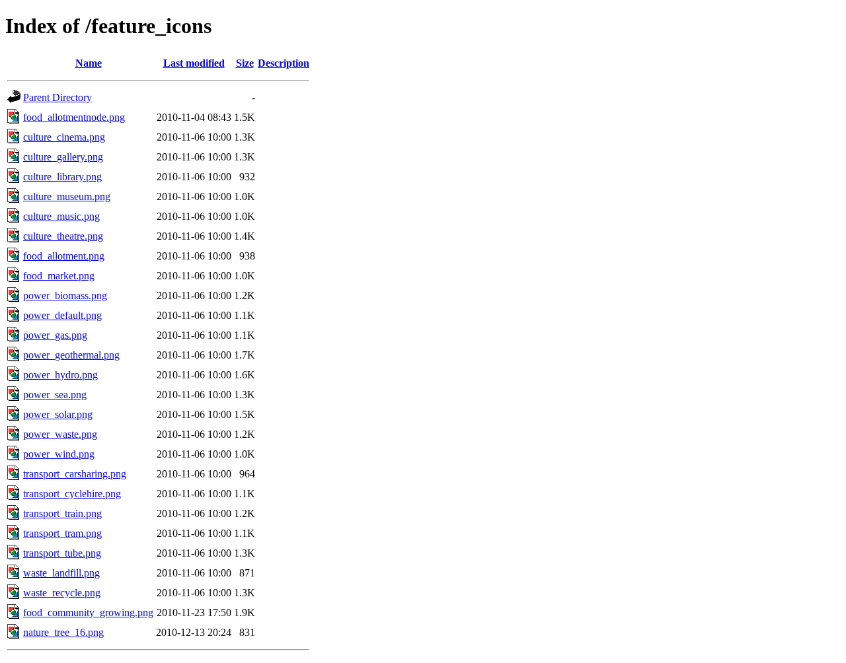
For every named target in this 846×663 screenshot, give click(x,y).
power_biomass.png (65, 295)
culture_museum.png (66, 196)
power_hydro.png (60, 374)
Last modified (194, 63)
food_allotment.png (63, 256)
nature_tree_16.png (63, 632)
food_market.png (59, 275)
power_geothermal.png (71, 355)
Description (283, 63)
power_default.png (62, 315)
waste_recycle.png (61, 592)
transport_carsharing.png (74, 473)
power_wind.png (59, 454)
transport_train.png (62, 513)
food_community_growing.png (88, 612)
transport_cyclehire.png (72, 493)
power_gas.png (55, 335)
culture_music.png (61, 216)
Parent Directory (57, 97)
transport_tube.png (62, 553)
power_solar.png (58, 414)
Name (88, 63)
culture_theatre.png (63, 236)
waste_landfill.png (61, 572)
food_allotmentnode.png (74, 117)
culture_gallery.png (63, 156)
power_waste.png (60, 434)
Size (245, 63)
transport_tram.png (62, 533)
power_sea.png (55, 394)
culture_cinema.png (64, 137)
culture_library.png (62, 176)
